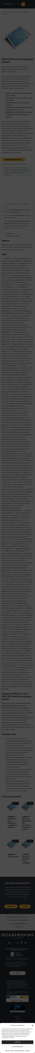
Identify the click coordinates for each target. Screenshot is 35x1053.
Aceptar (17, 1042)
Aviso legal (27, 1050)
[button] (32, 1025)
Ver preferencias (17, 1046)
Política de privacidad (19, 1050)
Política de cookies (9, 1050)
